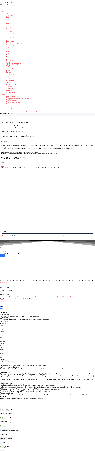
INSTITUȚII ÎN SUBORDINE (10, 44)
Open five (7, 434)
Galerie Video (9, 23)
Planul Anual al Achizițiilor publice (12, 45)
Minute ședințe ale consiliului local (12, 106)
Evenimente (9, 67)
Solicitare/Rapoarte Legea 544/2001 (12, 71)
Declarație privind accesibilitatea (11, 361)
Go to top (2, 421)
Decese (8, 77)
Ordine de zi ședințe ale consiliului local (12, 108)
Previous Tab (7, 429)
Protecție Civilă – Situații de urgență (12, 92)
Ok (4, 442)
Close (4, 450)
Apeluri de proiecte (10, 72)
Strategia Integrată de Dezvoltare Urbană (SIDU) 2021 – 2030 (15, 43)
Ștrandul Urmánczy (10, 26)
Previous (4, 429)
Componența (9, 56)
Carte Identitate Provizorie (11, 74)
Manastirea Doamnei (10, 32)
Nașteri (8, 76)
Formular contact (2, 255)
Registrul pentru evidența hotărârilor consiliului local (14, 102)
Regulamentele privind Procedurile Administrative (14, 97)
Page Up (5, 418)
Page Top (6, 421)
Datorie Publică (9, 53)
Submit (3, 442)
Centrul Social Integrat (10, 87)
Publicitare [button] (1, 303)
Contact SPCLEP (10, 75)
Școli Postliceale (10, 20)
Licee (8, 19)
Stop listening (5, 447)
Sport (7, 16)
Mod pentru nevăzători (3, 322)
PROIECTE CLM (9, 58)
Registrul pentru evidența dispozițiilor (12, 100)
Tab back (2, 429)
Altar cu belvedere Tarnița (11, 33)
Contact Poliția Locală (10, 91)
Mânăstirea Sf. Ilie (10, 31)
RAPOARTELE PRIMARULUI (10, 41)
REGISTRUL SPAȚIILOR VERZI (11, 80)
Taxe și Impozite (10, 85)
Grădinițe (9, 18)
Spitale (8, 21)
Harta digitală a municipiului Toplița (12, 30)
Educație (8, 17)
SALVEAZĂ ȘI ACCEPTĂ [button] (3, 309)
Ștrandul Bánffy (9, 25)
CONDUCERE (8, 40)
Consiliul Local (3, 55)
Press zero (4, 434)
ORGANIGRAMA (9, 42)
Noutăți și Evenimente (10, 65)
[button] (47, 328)
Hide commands (5, 413)
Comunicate (7, 69)
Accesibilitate (8, 83)
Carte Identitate (9, 73)
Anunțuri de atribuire (10, 48)
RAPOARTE (8, 62)
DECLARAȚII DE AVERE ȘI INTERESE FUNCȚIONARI (14, 54)
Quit (2, 450)
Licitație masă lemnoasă (10, 68)
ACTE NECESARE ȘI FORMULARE (11, 84)
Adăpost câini (9, 93)
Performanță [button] (1, 299)
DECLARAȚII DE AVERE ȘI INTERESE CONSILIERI (14, 63)
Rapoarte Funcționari (10, 88)
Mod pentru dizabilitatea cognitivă (4, 317)
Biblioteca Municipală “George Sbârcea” (12, 14)
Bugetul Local (9, 52)
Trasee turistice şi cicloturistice (11, 27)
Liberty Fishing (9, 38)
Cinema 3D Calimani (10, 15)
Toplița (2, 11)
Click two (2, 434)
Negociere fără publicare (10, 50)
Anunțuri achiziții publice (11, 46)
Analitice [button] (1, 301)
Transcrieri (9, 78)
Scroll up (1, 418)
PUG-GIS (9, 29)
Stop (1, 447)
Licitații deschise (10, 49)
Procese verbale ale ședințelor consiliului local (12, 64)
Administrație (3, 39)
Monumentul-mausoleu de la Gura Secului (13, 36)
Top (3, 421)
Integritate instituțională (9, 82)
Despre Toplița (9, 12)
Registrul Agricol (10, 61)
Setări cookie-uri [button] (2, 289)
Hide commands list (9, 413)
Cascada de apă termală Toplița (11, 35)
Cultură (8, 13)
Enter (1, 442)
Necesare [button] (1, 307)
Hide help (2, 413)
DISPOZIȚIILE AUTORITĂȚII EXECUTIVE (12, 99)
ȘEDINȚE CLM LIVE (8, 59)
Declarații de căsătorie (10, 109)
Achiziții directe (9, 47)
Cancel (3, 447)
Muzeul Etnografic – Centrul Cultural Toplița (13, 34)
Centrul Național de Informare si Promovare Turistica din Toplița (16, 28)
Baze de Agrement (9, 24)
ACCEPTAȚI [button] (6, 289)
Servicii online (3, 94)
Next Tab (4, 426)
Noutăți (8, 66)
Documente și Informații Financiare (12, 103)
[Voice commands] (0, 408)
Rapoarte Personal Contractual (11, 89)
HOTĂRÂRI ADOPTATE (10, 60)
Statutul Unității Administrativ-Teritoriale (13, 96)
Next (2, 426)
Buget (8, 51)
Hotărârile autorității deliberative (11, 101)
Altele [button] (1, 305)
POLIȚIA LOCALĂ (9, 90)
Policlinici (9, 22)
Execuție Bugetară (10, 104)
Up (3, 418)
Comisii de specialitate (10, 57)
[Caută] (7, 4)
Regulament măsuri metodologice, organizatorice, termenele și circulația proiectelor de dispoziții (19, 98)
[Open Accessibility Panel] (0, 399)
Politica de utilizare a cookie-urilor (4, 282)
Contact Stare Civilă (10, 79)
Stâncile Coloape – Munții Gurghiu (12, 37)
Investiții (8, 70)
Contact (3, 95)
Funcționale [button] (1, 297)
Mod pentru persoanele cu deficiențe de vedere (5, 314)
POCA (7, 81)
